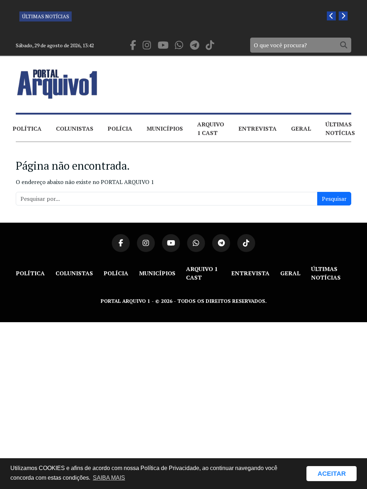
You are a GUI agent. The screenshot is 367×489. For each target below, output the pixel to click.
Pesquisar (334, 199)
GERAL (301, 128)
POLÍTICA (27, 128)
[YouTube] (163, 45)
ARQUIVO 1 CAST (210, 128)
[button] (297, 473)
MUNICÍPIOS (165, 128)
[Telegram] (194, 45)
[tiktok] (210, 45)
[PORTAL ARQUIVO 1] (57, 84)
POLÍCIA (120, 128)
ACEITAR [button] (332, 473)
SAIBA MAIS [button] (109, 478)
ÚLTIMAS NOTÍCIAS (45, 16)
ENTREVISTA (257, 128)
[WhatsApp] (179, 45)
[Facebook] (133, 45)
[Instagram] (147, 45)
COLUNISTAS (74, 128)
